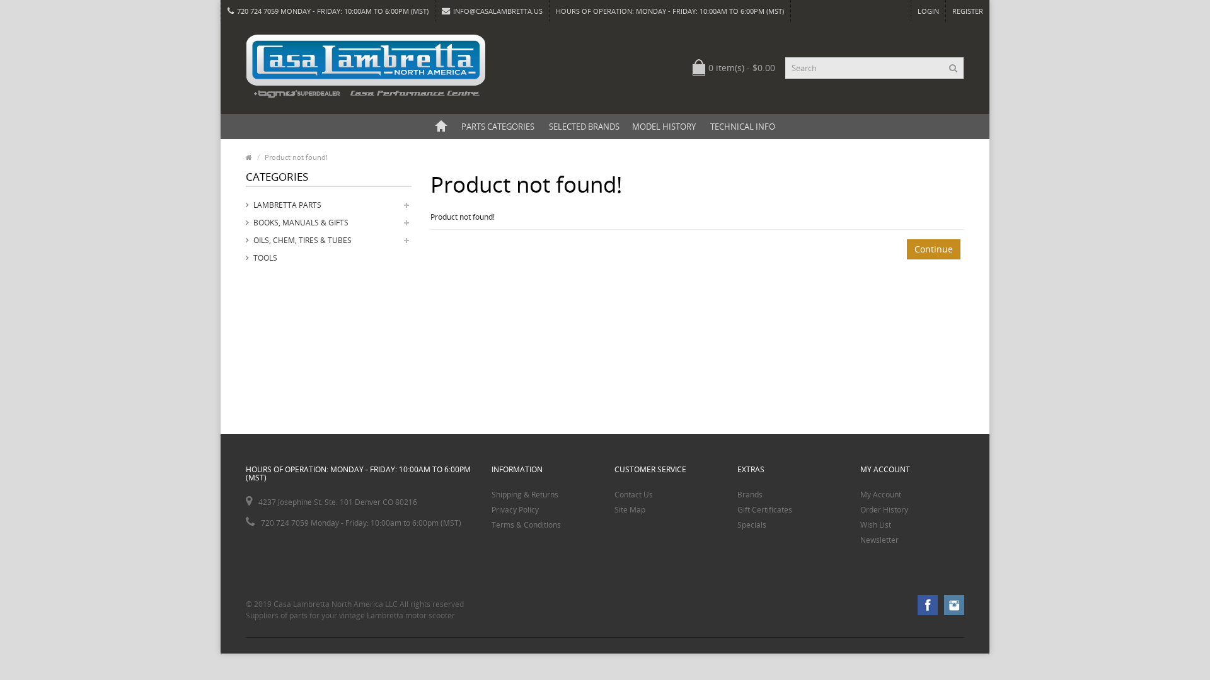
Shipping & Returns (525, 494)
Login (928, 11)
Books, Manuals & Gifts (301, 222)
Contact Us (633, 494)
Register (967, 11)
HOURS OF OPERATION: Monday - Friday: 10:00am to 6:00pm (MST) (670, 11)
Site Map (629, 509)
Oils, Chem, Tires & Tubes (302, 240)
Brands (750, 494)
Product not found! (296, 157)
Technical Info (742, 126)
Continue (933, 249)
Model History (664, 126)
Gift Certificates (764, 509)
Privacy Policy (515, 509)
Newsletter (879, 540)
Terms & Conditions (526, 524)
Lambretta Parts (287, 205)
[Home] (441, 126)
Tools (265, 257)
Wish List (875, 524)
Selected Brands (584, 126)
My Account (880, 494)
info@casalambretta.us (498, 11)
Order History (884, 509)
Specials (751, 524)
